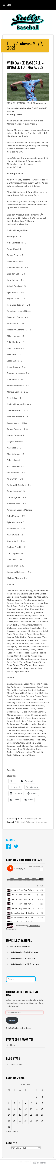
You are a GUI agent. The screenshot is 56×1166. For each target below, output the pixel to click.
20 (25, 1115)
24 (9, 1121)
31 (9, 1127)
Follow (12, 1020)
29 (37, 1121)
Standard (11, 819)
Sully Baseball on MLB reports (24, 964)
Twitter (16, 846)
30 (42, 1121)
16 (42, 1109)
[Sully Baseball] (27, 30)
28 (31, 1121)
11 (14, 1109)
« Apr (8, 1131)
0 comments (42, 822)
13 (25, 1109)
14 (31, 1109)
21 (31, 1115)
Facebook (8, 846)
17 (9, 1115)
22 (37, 1115)
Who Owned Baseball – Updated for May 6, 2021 (26, 65)
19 (20, 1115)
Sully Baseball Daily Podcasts (24, 952)
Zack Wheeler (27, 822)
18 (14, 1115)
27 (25, 1121)
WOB (17, 822)
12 (20, 1109)
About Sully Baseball (20, 946)
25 (14, 1121)
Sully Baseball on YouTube (22, 958)
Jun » (15, 1131)
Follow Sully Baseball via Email (22, 993)
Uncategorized (34, 819)
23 (42, 1115)
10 (9, 1109)
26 (20, 1121)
